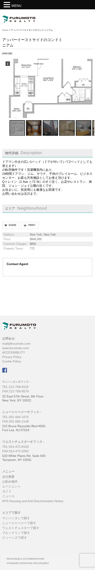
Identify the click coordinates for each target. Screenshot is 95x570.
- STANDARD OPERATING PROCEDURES (27, 563)
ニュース (8, 496)
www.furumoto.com (15, 348)
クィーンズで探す (14, 537)
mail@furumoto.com (16, 343)
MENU (16, 6)
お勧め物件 (10, 481)
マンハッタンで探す (16, 518)
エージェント (11, 486)
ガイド (6, 491)
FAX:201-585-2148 (15, 421)
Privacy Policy (11, 357)
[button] (7, 5)
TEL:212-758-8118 (15, 387)
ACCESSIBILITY (13, 352)
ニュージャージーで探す (19, 523)
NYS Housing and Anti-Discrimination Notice (32, 501)
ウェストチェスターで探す (20, 528)
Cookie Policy (11, 361)
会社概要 (8, 476)
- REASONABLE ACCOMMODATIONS (25, 559)
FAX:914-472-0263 (15, 451)
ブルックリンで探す (16, 533)
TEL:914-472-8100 (15, 446)
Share (12, 225)
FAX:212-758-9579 (17, 391)
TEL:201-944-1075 (15, 417)
